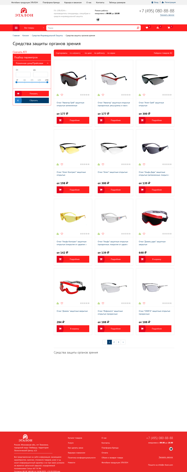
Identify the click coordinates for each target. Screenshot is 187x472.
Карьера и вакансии (73, 2)
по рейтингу (99, 53)
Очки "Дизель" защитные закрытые (72, 311)
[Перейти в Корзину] (168, 27)
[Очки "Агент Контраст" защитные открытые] (73, 148)
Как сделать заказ (75, 448)
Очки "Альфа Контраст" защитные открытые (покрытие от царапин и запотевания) (72, 243)
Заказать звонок (167, 15)
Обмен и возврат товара (112, 458)
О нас (88, 2)
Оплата (105, 453)
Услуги (71, 443)
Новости (71, 463)
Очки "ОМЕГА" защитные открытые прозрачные (154, 312)
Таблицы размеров (117, 2)
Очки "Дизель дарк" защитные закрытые (152, 243)
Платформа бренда (51, 2)
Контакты (100, 2)
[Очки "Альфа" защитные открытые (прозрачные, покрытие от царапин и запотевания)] (114, 218)
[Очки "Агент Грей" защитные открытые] (155, 79)
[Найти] (138, 28)
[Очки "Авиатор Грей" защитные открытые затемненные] (73, 79)
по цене (88, 53)
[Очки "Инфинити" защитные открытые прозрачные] (114, 287)
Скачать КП (20, 52)
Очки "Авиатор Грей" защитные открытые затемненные (70, 104)
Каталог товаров (75, 438)
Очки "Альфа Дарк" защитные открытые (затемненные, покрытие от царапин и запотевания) (154, 174)
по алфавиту (75, 53)
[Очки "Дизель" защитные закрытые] (73, 287)
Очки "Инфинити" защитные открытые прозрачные (110, 312)
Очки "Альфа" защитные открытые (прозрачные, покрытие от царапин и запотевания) (113, 243)
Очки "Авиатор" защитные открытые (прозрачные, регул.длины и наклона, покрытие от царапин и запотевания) (114, 104)
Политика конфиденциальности (82, 458)
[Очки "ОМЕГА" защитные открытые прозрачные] (155, 287)
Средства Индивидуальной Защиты (47, 35)
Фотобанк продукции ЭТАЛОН (24, 2)
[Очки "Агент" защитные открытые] (114, 148)
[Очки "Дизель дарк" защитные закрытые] (155, 218)
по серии (111, 53)
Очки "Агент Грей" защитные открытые (151, 104)
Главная (16, 35)
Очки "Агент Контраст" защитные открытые (71, 173)
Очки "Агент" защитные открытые (112, 172)
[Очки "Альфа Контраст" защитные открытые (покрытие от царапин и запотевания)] (73, 218)
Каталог (25, 35)
